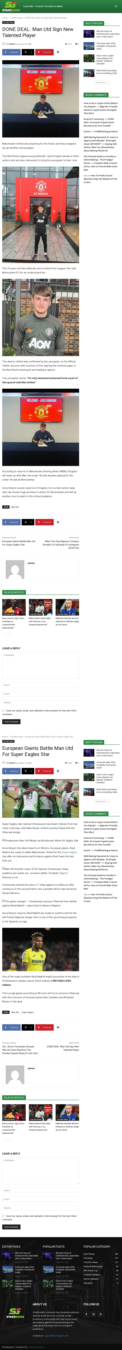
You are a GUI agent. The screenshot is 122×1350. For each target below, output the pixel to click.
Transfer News (16, 17)
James (12, 44)
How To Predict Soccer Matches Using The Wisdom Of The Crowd (100, 179)
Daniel (87, 131)
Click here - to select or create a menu (43, 6)
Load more (101, 82)
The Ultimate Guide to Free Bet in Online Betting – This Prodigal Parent (100, 159)
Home (5, 17)
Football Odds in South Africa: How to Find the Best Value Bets (100, 166)
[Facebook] (86, 1314)
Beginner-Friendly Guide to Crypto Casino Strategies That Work (100, 110)
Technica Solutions (36, 1347)
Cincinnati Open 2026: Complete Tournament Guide (106, 46)
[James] (4, 44)
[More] (58, 52)
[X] (100, 1314)
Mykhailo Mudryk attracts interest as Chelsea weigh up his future (67, 621)
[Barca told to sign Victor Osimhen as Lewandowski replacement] (14, 607)
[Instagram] (93, 1314)
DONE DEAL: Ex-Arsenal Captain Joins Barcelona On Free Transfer (99, 122)
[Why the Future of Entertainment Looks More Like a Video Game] (89, 34)
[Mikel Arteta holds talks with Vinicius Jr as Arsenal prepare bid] (40, 607)
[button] (116, 6)
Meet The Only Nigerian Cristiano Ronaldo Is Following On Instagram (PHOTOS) (61, 544)
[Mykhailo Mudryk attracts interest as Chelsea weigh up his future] (67, 607)
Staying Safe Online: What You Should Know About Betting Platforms (100, 147)
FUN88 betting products (105, 131)
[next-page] (9, 635)
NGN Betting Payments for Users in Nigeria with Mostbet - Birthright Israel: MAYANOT (101, 140)
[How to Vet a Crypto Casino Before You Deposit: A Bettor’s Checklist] (89, 58)
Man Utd (15, 507)
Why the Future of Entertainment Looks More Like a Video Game (108, 34)
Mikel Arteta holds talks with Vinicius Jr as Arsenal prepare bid (40, 621)
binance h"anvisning (94, 119)
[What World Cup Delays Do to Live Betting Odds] (89, 73)
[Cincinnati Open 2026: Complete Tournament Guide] (89, 46)
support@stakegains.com (56, 1335)
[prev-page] (4, 635)
